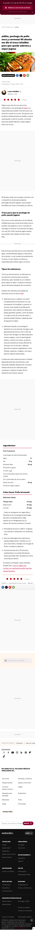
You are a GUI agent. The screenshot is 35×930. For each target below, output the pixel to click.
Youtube (12, 752)
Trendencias (6, 884)
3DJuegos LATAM (23, 901)
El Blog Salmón (23, 884)
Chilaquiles (19, 743)
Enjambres (22, 793)
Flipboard (24, 75)
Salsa (4, 804)
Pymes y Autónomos (24, 888)
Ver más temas (7, 811)
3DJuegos (21, 845)
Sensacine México (24, 907)
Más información (20, 928)
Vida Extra (21, 848)
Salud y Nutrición (24, 783)
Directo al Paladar (8, 871)
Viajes (20, 787)
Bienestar (5, 800)
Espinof (20, 861)
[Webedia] (8, 834)
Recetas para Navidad (7, 794)
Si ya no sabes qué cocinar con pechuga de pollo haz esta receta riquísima (17, 568)
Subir (28, 833)
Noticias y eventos (25, 779)
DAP (22, 293)
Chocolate (22, 804)
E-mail (27, 75)
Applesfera (5, 851)
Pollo (31, 583)
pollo (26, 108)
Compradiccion (7, 891)
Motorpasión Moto (24, 874)
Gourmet (5, 779)
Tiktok (3, 756)
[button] (14, 91)
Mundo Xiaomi (7, 857)
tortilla (17, 27)
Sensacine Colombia (25, 910)
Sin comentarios (9, 75)
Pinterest (25, 752)
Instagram (17, 752)
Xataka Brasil (6, 904)
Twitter (20, 75)
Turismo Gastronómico (7, 788)
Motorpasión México (24, 917)
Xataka (4, 845)
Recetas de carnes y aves (17, 583)
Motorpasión (22, 871)
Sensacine (21, 858)
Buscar (26, 823)
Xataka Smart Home (8, 854)
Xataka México (7, 901)
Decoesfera (6, 888)
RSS (21, 752)
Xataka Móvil (6, 848)
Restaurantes (7, 783)
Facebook (17, 75)
